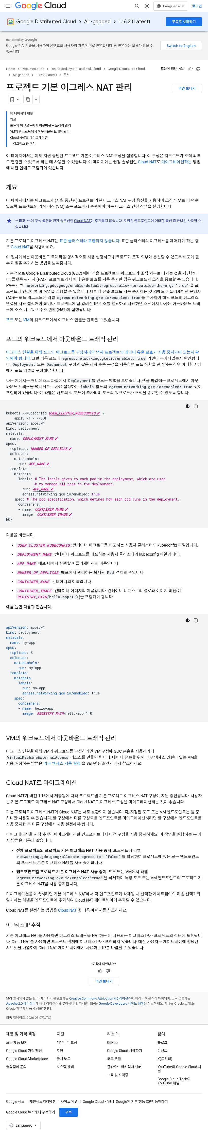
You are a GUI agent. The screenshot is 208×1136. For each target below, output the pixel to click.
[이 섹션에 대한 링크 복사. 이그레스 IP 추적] (45, 925)
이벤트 (162, 1051)
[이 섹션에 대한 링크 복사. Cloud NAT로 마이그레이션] (82, 783)
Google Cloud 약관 (97, 1102)
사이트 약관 (69, 1102)
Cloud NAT (147, 162)
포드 (10, 319)
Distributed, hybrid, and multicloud (76, 69)
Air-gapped (97, 21)
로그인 (197, 6)
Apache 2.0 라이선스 (21, 1003)
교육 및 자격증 (117, 1075)
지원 (60, 1051)
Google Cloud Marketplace (27, 1059)
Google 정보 (15, 1102)
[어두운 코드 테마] (188, 406)
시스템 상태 (65, 1067)
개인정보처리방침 (42, 1102)
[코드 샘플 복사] (196, 406)
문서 (66, 75)
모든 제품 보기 (16, 1043)
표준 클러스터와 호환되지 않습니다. (89, 240)
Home (10, 69)
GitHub (112, 1043)
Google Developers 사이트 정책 (121, 1003)
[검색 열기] (137, 6)
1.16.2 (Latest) (134, 21)
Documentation (33, 69)
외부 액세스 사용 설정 (62, 763)
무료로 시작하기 (184, 21)
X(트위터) (165, 1059)
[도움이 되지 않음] (198, 69)
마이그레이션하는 (176, 162)
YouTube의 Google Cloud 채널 (179, 1069)
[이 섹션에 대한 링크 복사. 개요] (22, 188)
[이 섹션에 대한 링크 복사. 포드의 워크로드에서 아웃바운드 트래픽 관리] (123, 340)
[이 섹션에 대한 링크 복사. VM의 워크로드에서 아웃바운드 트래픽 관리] (121, 739)
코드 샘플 (114, 1059)
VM (26, 319)
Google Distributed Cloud (46, 21)
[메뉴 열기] (8, 6)
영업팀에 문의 (16, 1067)
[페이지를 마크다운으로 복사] (28, 99)
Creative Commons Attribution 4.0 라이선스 (100, 998)
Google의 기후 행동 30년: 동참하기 (142, 1102)
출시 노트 (64, 1059)
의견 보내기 (187, 88)
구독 (68, 1112)
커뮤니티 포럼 (67, 1043)
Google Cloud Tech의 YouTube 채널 (174, 1081)
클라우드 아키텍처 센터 (124, 1067)
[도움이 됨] (190, 69)
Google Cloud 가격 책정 (24, 1051)
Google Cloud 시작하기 (124, 1051)
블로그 (162, 1043)
